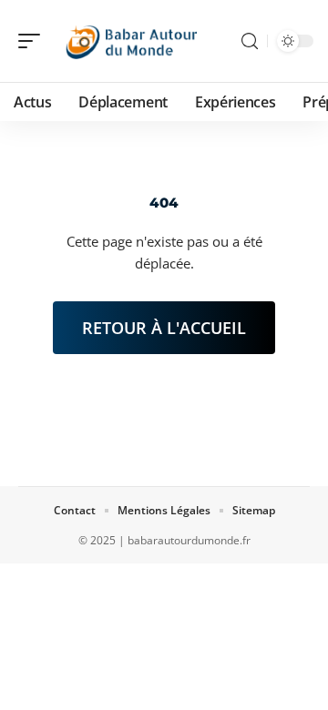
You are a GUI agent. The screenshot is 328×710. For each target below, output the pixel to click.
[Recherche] (249, 41)
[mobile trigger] (33, 41)
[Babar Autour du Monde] (131, 41)
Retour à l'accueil (164, 328)
